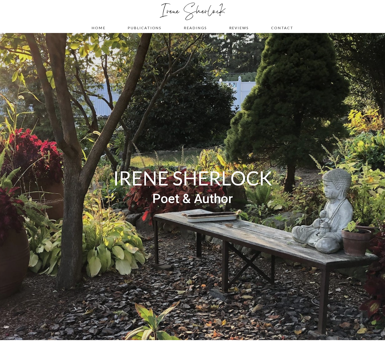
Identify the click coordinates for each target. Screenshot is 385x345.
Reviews (239, 28)
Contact (282, 28)
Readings (195, 28)
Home (99, 28)
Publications (145, 28)
